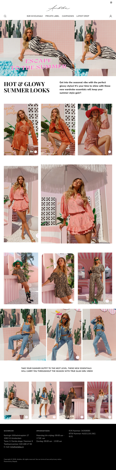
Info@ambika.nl (17, 447)
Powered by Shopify (10, 461)
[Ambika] (58, 8)
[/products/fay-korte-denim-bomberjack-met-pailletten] (58, 334)
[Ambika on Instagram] (111, 2)
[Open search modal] (5, 16)
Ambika (19, 459)
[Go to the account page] (110, 16)
